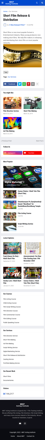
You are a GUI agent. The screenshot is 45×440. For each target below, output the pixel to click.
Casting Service (8, 359)
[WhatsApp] (24, 84)
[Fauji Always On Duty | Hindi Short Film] (12, 248)
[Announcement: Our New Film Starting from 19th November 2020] (33, 248)
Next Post (39, 141)
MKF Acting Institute (28, 432)
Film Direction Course (10, 311)
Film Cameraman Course (11, 315)
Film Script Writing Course (12, 307)
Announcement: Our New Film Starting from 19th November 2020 (32, 258)
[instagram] (25, 423)
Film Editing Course (9, 318)
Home (5, 11)
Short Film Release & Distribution (14, 355)
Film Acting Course (24, 213)
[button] (2, 3)
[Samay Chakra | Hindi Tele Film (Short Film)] (9, 194)
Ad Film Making (8, 131)
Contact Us (30, 436)
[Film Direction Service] (12, 103)
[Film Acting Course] (9, 216)
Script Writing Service (25, 224)
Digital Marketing (13, 182)
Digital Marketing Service (11, 351)
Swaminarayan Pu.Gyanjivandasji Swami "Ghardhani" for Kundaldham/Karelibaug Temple (29, 204)
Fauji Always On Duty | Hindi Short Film (11, 257)
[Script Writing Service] (9, 227)
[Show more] (37, 84)
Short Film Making (30, 111)
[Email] (33, 84)
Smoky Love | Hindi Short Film (12, 282)
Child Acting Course (9, 303)
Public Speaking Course (11, 322)
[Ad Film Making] (12, 123)
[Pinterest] (28, 84)
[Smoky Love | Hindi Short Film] (12, 273)
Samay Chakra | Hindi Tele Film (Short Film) (29, 192)
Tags (5, 72)
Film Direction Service (11, 111)
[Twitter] (20, 84)
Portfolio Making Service (11, 363)
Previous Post (7, 141)
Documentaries (8, 380)
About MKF (21, 436)
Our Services (13, 11)
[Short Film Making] (33, 103)
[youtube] (20, 423)
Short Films (7, 376)
